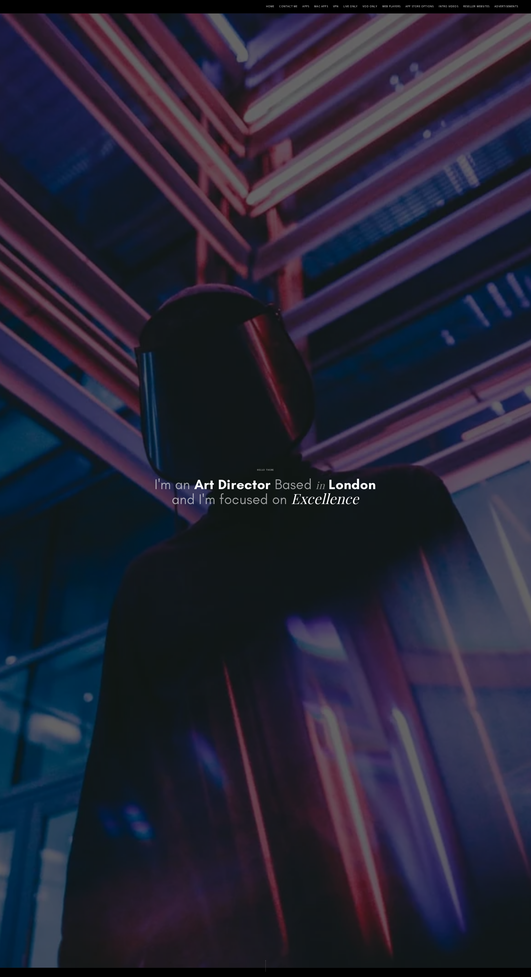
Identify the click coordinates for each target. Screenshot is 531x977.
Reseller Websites (476, 6)
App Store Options (420, 6)
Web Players (391, 6)
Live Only (350, 6)
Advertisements (506, 6)
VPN (336, 6)
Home (270, 6)
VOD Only (370, 6)
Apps (305, 6)
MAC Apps (321, 6)
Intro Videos (448, 6)
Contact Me (288, 6)
